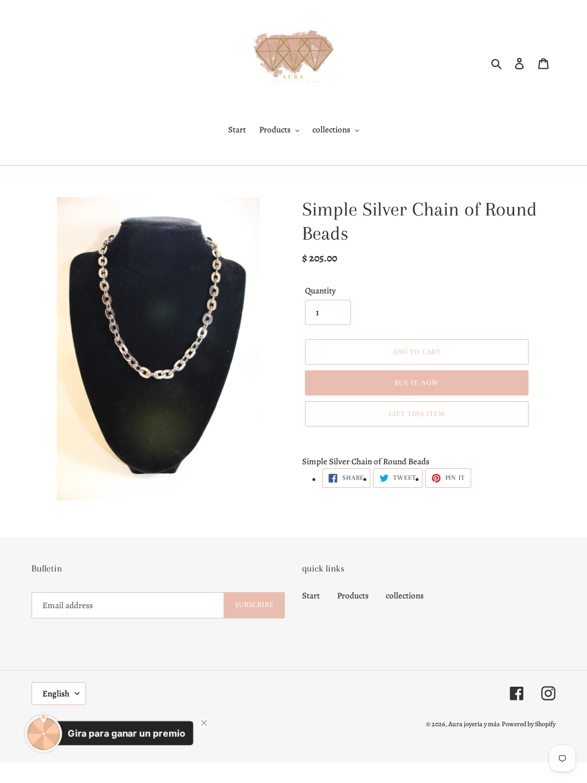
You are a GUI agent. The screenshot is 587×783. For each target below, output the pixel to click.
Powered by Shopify (528, 724)
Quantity (320, 290)
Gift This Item (417, 414)
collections (405, 595)
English (55, 693)
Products (353, 595)
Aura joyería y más (474, 724)
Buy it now (416, 383)
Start (311, 595)
